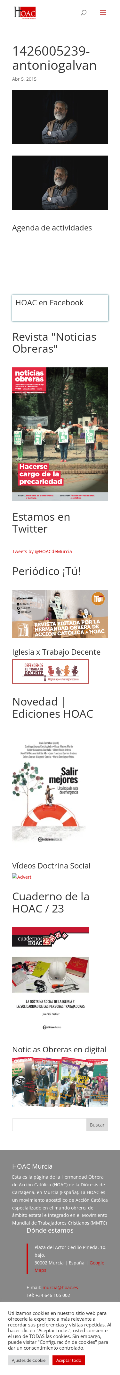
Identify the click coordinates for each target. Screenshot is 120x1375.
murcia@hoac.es (60, 1287)
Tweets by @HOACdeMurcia (42, 551)
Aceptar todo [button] (68, 1360)
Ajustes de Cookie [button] (28, 1360)
